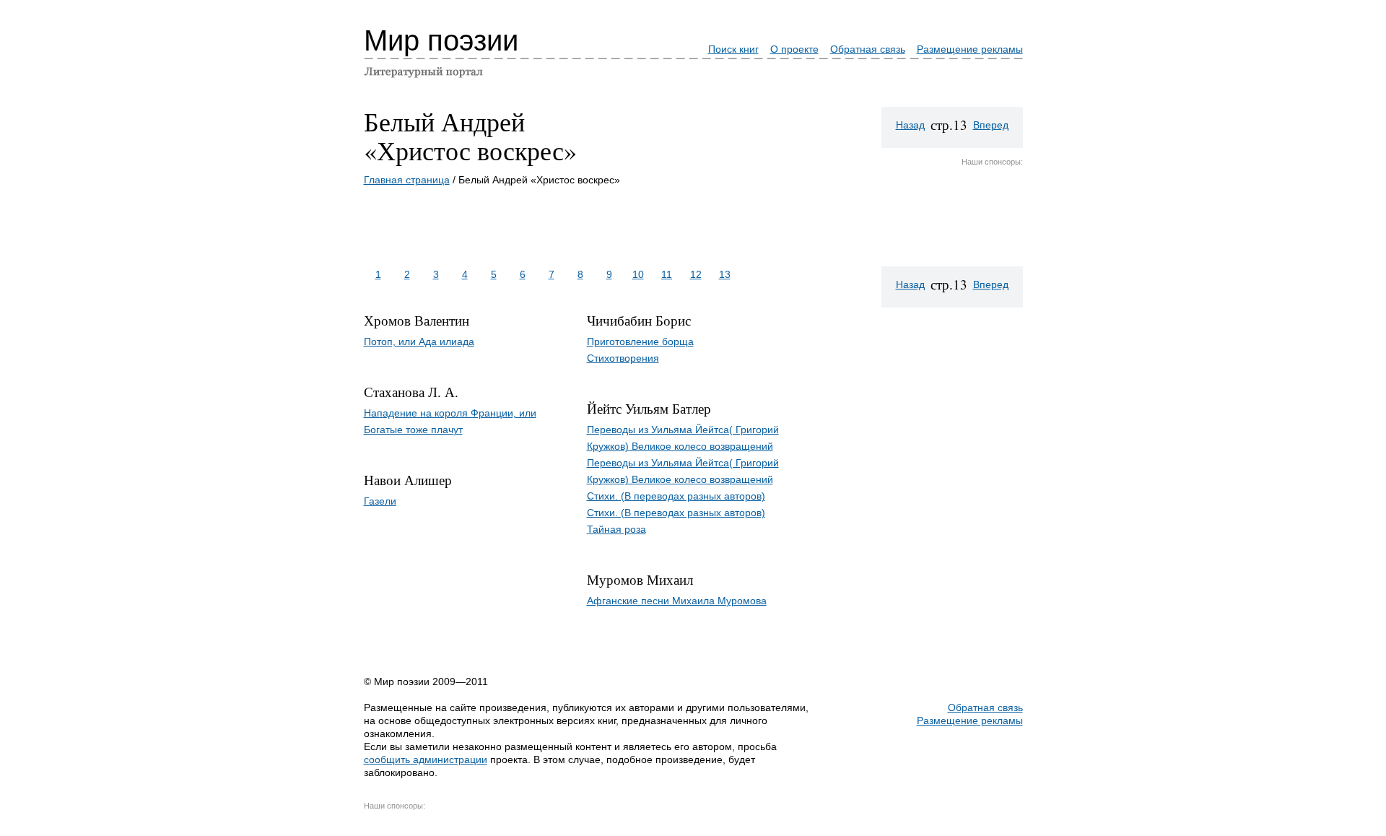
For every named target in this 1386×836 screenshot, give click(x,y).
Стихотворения (623, 358)
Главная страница (407, 180)
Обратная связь (867, 49)
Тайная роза (616, 529)
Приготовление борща (640, 341)
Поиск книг (733, 49)
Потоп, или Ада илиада (419, 341)
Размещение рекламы (970, 49)
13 (725, 274)
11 (666, 274)
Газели (380, 501)
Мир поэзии (441, 40)
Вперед (990, 125)
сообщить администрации (425, 759)
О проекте (794, 49)
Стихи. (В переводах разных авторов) (676, 496)
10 (638, 274)
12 (696, 274)
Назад (910, 125)
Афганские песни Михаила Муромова (677, 600)
